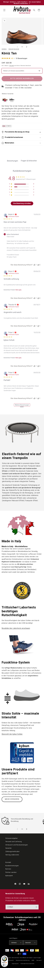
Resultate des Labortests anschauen (16, 628)
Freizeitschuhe (13, 49)
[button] (4, 10)
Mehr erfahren (12, 799)
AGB (33, 960)
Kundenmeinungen (12, 866)
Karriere (8, 869)
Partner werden (11, 872)
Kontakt (8, 862)
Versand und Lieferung (13, 841)
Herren (4, 49)
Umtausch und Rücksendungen (16, 845)
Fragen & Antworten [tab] (29, 161)
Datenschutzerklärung (23, 960)
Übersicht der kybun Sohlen (12, 734)
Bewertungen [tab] (12, 161)
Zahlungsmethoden (12, 851)
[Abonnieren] (36, 907)
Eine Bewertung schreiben (22, 203)
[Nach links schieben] (17, 47)
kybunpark (9, 876)
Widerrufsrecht (9, 960)
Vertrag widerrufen (12, 855)
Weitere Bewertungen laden (22, 405)
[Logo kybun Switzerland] (9, 924)
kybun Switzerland (13, 957)
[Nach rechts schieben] (26, 47)
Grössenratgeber (11, 838)
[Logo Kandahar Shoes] (33, 924)
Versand (11, 65)
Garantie (8, 848)
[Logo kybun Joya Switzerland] (22, 929)
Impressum (15, 963)
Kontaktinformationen (27, 963)
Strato (8, 126)
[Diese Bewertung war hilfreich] (34, 265)
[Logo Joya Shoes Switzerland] (20, 924)
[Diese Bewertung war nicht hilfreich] (38, 265)
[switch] (4, 965)
